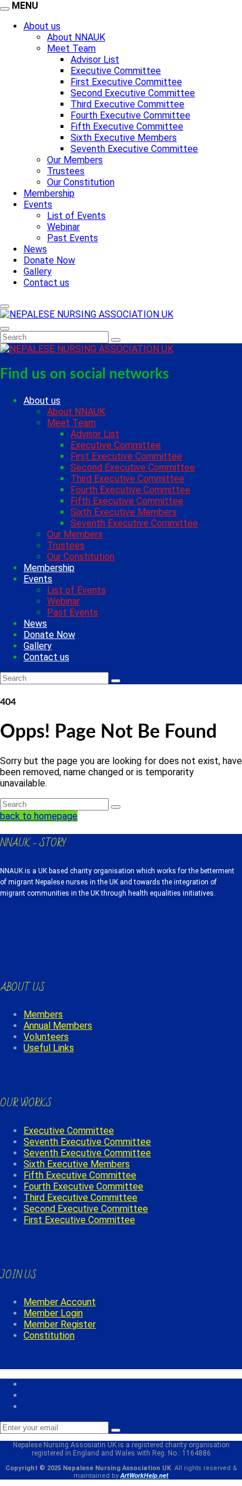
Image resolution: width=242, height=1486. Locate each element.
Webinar (63, 226)
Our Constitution (81, 182)
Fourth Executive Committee (130, 115)
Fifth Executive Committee (126, 126)
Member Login (53, 1313)
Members (43, 1014)
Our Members (75, 160)
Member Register (59, 1324)
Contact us (46, 282)
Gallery (37, 271)
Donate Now (49, 260)
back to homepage (39, 816)
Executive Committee (115, 70)
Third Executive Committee (127, 104)
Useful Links (48, 1047)
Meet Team (71, 48)
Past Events (72, 238)
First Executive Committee (126, 81)
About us (41, 26)
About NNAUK (76, 37)
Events (37, 204)
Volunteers (46, 1036)
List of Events (76, 215)
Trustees (66, 171)
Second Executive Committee (132, 93)
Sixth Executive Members (123, 137)
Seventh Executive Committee (134, 148)
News (35, 249)
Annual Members (57, 1025)
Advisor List (94, 59)
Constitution (49, 1335)
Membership (49, 193)
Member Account (59, 1302)
